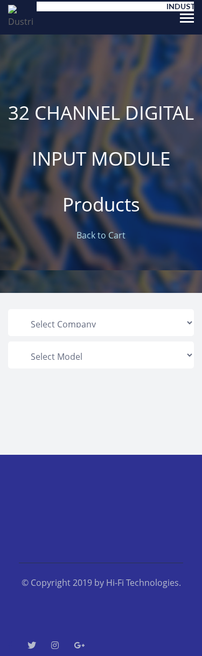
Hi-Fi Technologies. (143, 583)
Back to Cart (101, 235)
